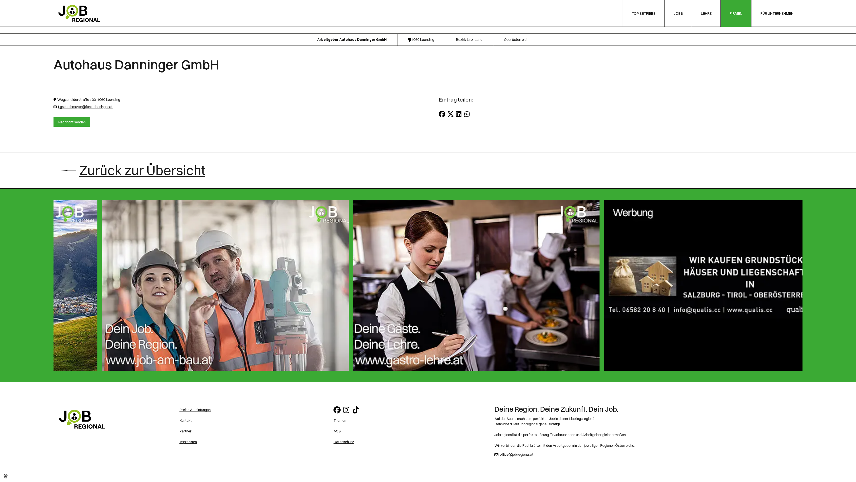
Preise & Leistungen (195, 409)
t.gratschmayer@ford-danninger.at (85, 106)
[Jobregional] (79, 13)
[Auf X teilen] (450, 114)
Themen (339, 420)
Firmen (736, 13)
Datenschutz (343, 442)
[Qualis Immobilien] (495, 285)
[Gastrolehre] (244, 285)
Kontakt (185, 420)
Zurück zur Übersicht (142, 170)
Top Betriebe (643, 13)
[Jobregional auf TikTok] (356, 409)
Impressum (188, 442)
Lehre (706, 13)
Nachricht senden (72, 122)
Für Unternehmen (777, 13)
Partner (185, 431)
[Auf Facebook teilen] (442, 114)
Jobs (678, 13)
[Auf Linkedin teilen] (459, 114)
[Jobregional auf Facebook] (337, 409)
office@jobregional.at (516, 454)
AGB (337, 431)
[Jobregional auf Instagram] (347, 409)
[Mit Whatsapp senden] (467, 114)
